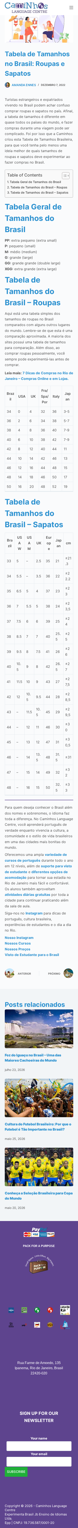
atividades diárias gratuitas (27, 894)
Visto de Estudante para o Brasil (32, 955)
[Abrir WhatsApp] (67, 1517)
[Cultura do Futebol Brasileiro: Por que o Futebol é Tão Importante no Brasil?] (39, 1098)
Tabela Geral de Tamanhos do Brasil (35, 182)
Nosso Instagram (19, 937)
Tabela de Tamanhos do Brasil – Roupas (38, 187)
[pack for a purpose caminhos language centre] (39, 1264)
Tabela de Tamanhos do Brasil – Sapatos (39, 192)
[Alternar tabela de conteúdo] (63, 175)
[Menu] (71, 8)
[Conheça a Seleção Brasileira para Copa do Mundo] (39, 1167)
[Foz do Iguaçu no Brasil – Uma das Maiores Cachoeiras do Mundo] (39, 1028)
